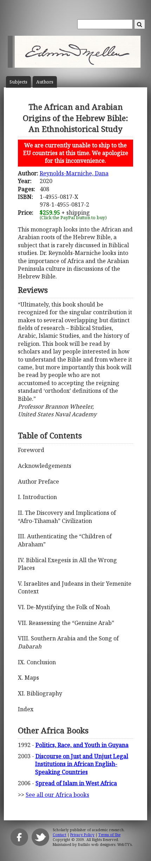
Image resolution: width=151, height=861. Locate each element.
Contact (59, 834)
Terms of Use (109, 834)
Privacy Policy (82, 834)
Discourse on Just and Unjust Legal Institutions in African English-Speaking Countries (81, 764)
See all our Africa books (57, 795)
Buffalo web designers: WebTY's (105, 844)
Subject (18, 82)
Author (44, 82)
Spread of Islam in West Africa (76, 783)
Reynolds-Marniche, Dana (74, 173)
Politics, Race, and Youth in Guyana (82, 745)
